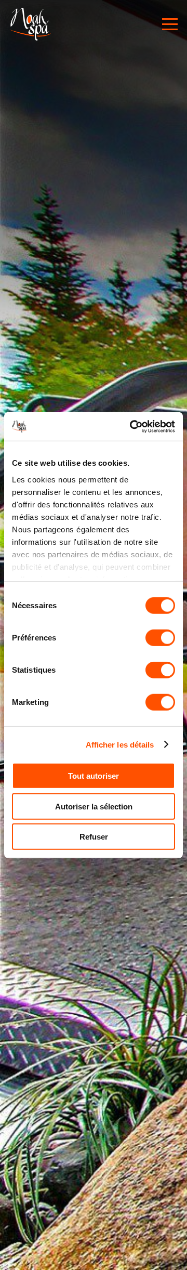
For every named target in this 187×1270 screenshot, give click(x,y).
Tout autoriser (93, 775)
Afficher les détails (120, 744)
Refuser (93, 836)
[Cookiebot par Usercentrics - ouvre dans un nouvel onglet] (132, 426)
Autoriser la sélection (93, 806)
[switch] (160, 638)
